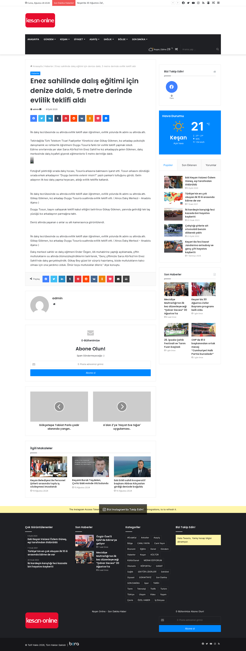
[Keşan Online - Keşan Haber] (40, 20)
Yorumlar (211, 165)
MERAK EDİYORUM (153, 560)
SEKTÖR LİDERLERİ (147, 571)
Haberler (48, 66)
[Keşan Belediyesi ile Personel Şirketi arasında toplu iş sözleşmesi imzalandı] (48, 466)
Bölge (122, 39)
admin (36, 109)
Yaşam (163, 594)
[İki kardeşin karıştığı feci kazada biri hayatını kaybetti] (173, 214)
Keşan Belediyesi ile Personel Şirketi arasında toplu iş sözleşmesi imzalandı (47, 483)
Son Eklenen (189, 165)
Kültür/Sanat (133, 560)
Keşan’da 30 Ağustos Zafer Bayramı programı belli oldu (105, 3)
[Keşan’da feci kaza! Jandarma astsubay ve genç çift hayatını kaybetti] (173, 246)
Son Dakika (138, 39)
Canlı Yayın (159, 543)
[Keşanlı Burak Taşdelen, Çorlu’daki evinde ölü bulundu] (90, 466)
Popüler (168, 165)
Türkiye (130, 594)
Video (152, 594)
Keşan (63, 39)
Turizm (163, 588)
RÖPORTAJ (146, 566)
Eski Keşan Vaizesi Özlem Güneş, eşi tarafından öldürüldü (200, 181)
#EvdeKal (131, 537)
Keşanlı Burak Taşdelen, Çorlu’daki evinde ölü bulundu (90, 481)
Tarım (130, 588)
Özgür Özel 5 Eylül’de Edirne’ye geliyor (106, 540)
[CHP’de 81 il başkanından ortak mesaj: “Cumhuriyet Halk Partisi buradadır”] (203, 330)
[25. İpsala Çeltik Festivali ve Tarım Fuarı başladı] (176, 330)
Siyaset (78, 39)
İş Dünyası (160, 600)
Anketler (145, 537)
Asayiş (93, 39)
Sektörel (165, 571)
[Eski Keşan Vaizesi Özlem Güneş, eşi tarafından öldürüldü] (173, 182)
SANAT (159, 566)
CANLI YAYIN (143, 543)
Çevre (130, 600)
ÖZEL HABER (144, 600)
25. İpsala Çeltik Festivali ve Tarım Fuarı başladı (175, 343)
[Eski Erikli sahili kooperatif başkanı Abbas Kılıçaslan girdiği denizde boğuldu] (132, 466)
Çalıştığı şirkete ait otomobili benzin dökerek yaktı (196, 229)
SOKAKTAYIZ (145, 577)
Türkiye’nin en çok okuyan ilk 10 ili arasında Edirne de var (200, 197)
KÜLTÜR (155, 554)
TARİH (156, 583)
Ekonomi (131, 549)
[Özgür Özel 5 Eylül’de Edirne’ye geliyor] (84, 541)
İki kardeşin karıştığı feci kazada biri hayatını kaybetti (200, 213)
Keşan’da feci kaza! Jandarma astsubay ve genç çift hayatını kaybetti (199, 247)
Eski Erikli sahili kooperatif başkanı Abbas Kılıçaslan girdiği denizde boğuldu (129, 483)
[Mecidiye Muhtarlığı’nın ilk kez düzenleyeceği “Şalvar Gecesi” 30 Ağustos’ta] (176, 289)
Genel (153, 549)
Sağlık (108, 39)
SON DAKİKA (133, 583)
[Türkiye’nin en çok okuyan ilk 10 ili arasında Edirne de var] (173, 198)
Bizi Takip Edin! (185, 527)
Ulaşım (142, 594)
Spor (146, 583)
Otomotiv (131, 566)
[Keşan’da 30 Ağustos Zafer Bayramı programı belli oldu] (203, 289)
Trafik (153, 588)
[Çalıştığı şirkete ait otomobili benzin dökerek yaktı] (173, 230)
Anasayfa (33, 39)
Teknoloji (141, 588)
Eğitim (143, 549)
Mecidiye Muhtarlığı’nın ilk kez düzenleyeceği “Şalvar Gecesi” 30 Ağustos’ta (175, 306)
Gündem (49, 39)
